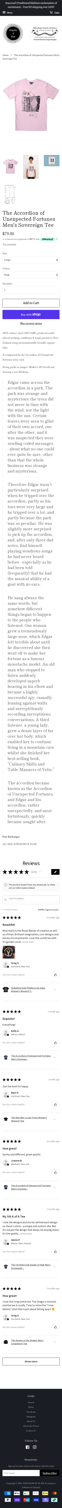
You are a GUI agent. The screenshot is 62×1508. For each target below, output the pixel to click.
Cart (57, 12)
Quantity (7, 283)
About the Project (31, 1426)
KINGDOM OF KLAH (33, 1483)
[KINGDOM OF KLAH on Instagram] (34, 1448)
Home (5, 55)
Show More (28, 942)
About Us (31, 1421)
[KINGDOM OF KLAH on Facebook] (27, 1448)
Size (4, 253)
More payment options (31, 323)
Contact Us (31, 1430)
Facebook (31, 1411)
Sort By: (41, 909)
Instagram (31, 1416)
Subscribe (49, 1473)
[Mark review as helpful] (56, 974)
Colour (6, 268)
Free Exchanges (11, 837)
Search (31, 1402)
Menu (9, 12)
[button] (40, 872)
